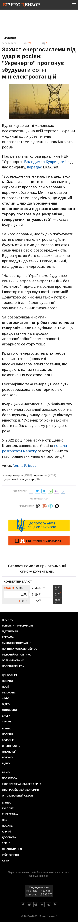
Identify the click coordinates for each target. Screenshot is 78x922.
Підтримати (10, 631)
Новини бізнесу (13, 666)
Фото (5, 698)
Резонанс (9, 692)
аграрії (6, 831)
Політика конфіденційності (20, 648)
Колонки (8, 757)
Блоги (6, 715)
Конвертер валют (18, 581)
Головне (8, 740)
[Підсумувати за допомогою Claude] (44, 505)
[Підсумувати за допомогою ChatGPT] (37, 505)
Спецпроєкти (11, 746)
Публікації (8, 751)
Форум (6, 721)
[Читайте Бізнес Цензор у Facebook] (23, 904)
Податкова (9, 778)
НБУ (4, 820)
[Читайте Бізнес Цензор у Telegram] (35, 904)
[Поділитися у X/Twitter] (37, 490)
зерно (6, 843)
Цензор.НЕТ (9, 675)
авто (5, 860)
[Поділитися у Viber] (56, 490)
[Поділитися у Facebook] (31, 490)
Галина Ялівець (24, 465)
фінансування (12, 849)
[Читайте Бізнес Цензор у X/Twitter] (29, 904)
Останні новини (13, 660)
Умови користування (16, 643)
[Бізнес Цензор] (21, 5)
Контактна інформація (17, 625)
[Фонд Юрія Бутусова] (39, 525)
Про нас (7, 620)
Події (5, 686)
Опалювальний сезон (17, 795)
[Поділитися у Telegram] (43, 490)
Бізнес (6, 728)
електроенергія (17, 475)
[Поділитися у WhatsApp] (50, 490)
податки (8, 826)
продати (9, 587)
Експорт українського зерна (21, 784)
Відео (6, 704)
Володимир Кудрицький (45, 162)
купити (19, 587)
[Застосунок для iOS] (48, 904)
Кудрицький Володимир (21, 479)
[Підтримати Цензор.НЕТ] (39, 541)
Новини (10, 38)
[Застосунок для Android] (42, 904)
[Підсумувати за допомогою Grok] (57, 505)
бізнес (6, 802)
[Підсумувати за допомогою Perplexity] (50, 505)
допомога (9, 837)
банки (6, 772)
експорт (7, 808)
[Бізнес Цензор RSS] (55, 904)
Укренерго (45, 475)
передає (34, 167)
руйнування (10, 854)
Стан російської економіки (20, 790)
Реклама (8, 637)
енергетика (10, 814)
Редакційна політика (16, 654)
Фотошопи (9, 710)
